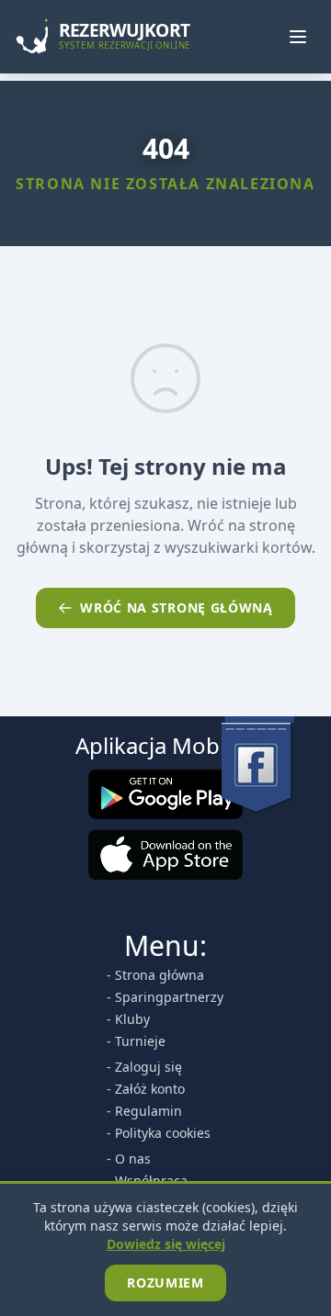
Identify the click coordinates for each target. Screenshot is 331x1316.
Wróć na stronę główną (176, 607)
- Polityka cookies (159, 1133)
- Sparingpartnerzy (165, 997)
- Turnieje (136, 1041)
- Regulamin (144, 1110)
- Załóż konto (146, 1088)
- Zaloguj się (144, 1066)
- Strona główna (155, 975)
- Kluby (128, 1019)
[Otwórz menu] (298, 36)
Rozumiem (165, 1282)
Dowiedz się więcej (166, 1244)
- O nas (129, 1158)
